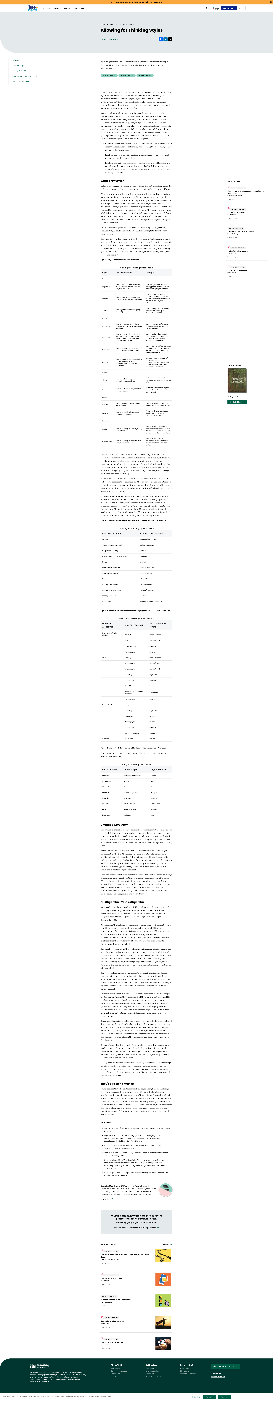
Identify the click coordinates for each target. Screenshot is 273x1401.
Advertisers (184, 1368)
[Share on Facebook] (161, 39)
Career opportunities (119, 1371)
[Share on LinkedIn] (165, 39)
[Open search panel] (207, 8)
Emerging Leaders (152, 1371)
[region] (136, 1397)
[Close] (269, 1397)
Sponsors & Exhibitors (188, 1374)
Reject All (209, 1397)
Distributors (184, 1371)
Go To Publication (237, 402)
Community (150, 1374)
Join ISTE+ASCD (229, 8)
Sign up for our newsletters (225, 1366)
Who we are (115, 1368)
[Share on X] (170, 39)
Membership (79, 8)
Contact (114, 1376)
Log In (241, 8)
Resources (46, 8)
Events (56, 8)
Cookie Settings (194, 1397)
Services (66, 8)
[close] (271, 2)
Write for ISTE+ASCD (153, 1376)
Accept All (224, 1397)
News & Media (116, 1374)
